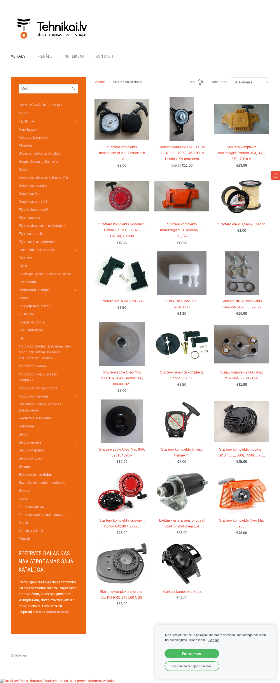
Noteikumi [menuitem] (74, 56)
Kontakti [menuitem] (104, 56)
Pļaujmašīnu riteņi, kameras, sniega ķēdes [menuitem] (40, 407)
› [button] (76, 121)
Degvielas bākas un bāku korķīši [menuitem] (43, 177)
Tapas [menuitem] (23, 498)
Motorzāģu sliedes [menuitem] (33, 366)
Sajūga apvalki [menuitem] (30, 442)
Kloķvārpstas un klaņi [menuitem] (35, 306)
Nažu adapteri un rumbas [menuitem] (38, 388)
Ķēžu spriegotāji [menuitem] (31, 330)
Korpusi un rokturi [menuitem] (32, 322)
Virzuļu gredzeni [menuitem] (31, 531)
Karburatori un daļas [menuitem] (34, 290)
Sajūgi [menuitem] (23, 434)
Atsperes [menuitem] (26, 145)
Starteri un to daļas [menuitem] (35, 474)
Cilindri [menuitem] (23, 169)
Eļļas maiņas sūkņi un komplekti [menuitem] (43, 226)
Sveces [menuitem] (24, 490)
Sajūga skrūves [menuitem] (30, 458)
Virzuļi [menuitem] (23, 522)
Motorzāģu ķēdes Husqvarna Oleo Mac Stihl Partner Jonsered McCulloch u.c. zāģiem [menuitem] (45, 352)
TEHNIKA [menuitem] (26, 121)
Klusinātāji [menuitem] (26, 314)
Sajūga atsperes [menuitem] (31, 450)
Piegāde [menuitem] (45, 56)
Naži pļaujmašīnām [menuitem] (33, 396)
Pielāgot (213, 640)
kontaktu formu (58, 612)
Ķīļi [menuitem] (21, 338)
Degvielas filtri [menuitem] (29, 193)
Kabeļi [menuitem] (23, 298)
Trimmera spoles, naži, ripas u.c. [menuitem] (43, 515)
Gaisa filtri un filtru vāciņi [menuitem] (37, 250)
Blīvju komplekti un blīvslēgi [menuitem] (39, 153)
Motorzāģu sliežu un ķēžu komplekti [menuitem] (38, 377)
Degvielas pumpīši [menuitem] (33, 202)
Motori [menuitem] (23, 113)
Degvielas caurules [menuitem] (33, 185)
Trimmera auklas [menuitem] (31, 506)
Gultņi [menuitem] (23, 266)
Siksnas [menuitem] (25, 466)
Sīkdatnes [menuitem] (19, 655)
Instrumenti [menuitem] (27, 282)
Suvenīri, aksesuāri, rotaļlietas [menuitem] (42, 482)
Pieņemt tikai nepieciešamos (192, 666)
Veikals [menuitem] (18, 56)
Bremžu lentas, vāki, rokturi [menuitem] (39, 161)
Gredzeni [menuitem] (25, 258)
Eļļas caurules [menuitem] (29, 218)
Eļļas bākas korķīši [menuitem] (33, 210)
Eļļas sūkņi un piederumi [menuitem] (37, 242)
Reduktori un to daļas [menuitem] (35, 418)
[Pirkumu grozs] (275, 175)
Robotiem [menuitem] (26, 426)
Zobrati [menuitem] (24, 539)
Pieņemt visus (192, 653)
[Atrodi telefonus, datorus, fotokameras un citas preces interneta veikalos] (58, 681)
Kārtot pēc (219, 82)
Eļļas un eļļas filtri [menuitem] (32, 234)
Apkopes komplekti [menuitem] (33, 137)
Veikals (99, 82)
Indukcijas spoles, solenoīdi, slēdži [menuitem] (45, 274)
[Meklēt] (74, 89)
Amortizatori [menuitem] (28, 129)
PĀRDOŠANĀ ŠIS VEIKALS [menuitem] (41, 105)
